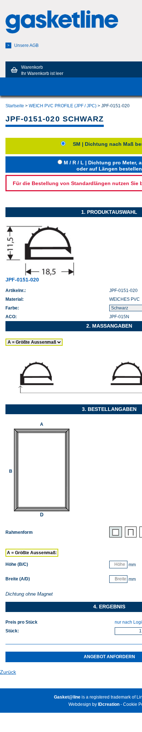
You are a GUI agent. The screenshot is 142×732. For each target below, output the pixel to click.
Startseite (14, 105)
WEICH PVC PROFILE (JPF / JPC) (62, 105)
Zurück (8, 672)
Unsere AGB (23, 45)
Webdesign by (93, 704)
